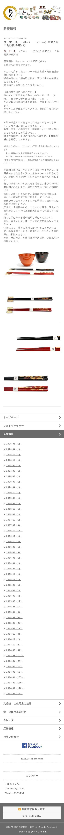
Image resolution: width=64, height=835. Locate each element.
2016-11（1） (13, 536)
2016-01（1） (13, 569)
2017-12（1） (13, 520)
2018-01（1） (13, 514)
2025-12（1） (13, 454)
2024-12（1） (13, 460)
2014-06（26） (14, 666)
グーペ (34, 832)
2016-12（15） (14, 531)
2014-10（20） (14, 645)
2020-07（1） (13, 482)
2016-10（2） (13, 541)
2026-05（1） (13, 444)
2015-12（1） (13, 574)
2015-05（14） (14, 607)
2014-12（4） (13, 634)
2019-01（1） (13, 503)
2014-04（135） (15, 677)
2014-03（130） (15, 683)
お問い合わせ (11, 736)
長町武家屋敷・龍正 (24, 827)
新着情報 (8, 434)
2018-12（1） (13, 509)
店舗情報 (8, 728)
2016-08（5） (13, 552)
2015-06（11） (14, 601)
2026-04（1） (13, 449)
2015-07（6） (13, 596)
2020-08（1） (13, 476)
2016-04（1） (13, 563)
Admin (43, 832)
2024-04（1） (13, 465)
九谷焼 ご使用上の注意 (17, 703)
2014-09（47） (14, 650)
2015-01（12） (14, 628)
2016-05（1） (13, 558)
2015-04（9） (13, 612)
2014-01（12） (14, 693)
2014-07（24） (14, 661)
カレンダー (9, 720)
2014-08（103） (15, 655)
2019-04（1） (13, 498)
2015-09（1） (13, 585)
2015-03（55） (14, 617)
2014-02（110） (15, 688)
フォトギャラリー (13, 425)
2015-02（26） (14, 623)
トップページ (11, 417)
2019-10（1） (13, 492)
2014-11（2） (13, 639)
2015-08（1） (13, 590)
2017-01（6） (13, 525)
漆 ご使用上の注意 (14, 711)
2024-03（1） (13, 471)
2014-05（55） (14, 672)
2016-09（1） (13, 547)
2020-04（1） (13, 487)
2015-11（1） (13, 579)
